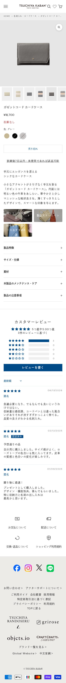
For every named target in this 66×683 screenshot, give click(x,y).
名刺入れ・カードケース (25, 16)
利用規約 (49, 603)
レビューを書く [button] (33, 367)
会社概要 (36, 594)
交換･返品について (17, 546)
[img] (12, 391)
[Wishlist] (54, 6)
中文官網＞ (47, 653)
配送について (48, 527)
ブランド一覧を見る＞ (33, 647)
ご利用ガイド (19, 594)
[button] (17, 340)
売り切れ (33, 148)
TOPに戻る (34, 608)
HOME (7, 16)
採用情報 (49, 594)
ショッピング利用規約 (49, 546)
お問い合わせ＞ (13, 588)
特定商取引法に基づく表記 (34, 599)
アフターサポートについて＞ (44, 588)
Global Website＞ (24, 653)
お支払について (17, 527)
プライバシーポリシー (27, 603)
